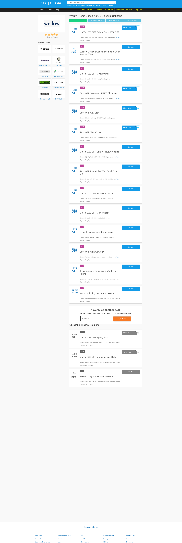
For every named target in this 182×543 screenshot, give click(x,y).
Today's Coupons (132, 20)
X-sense (59, 54)
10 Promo (96, 20)
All (78, 20)
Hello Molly (99, 5)
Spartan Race (130, 535)
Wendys (106, 539)
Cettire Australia (59, 88)
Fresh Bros (44, 88)
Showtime (109, 10)
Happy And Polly (44, 65)
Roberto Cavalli (45, 99)
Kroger (93, 5)
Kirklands (129, 539)
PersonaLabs (58, 76)
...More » (117, 37)
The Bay (61, 539)
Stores (50, 10)
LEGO (83, 539)
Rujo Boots (58, 65)
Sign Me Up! (122, 319)
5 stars (57, 34)
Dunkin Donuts (40, 539)
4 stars (54, 34)
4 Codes (114, 20)
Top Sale (138, 10)
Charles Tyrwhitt (108, 535)
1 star (46, 34)
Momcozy (105, 5)
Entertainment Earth (64, 535)
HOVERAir (58, 99)
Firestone (98, 10)
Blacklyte (45, 76)
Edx (82, 535)
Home (42, 10)
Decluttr (111, 5)
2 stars (49, 34)
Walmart (78, 5)
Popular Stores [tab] (91, 527)
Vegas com (87, 5)
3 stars (51, 34)
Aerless (44, 54)
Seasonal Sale (86, 10)
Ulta (82, 5)
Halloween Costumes (124, 10)
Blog (57, 10)
